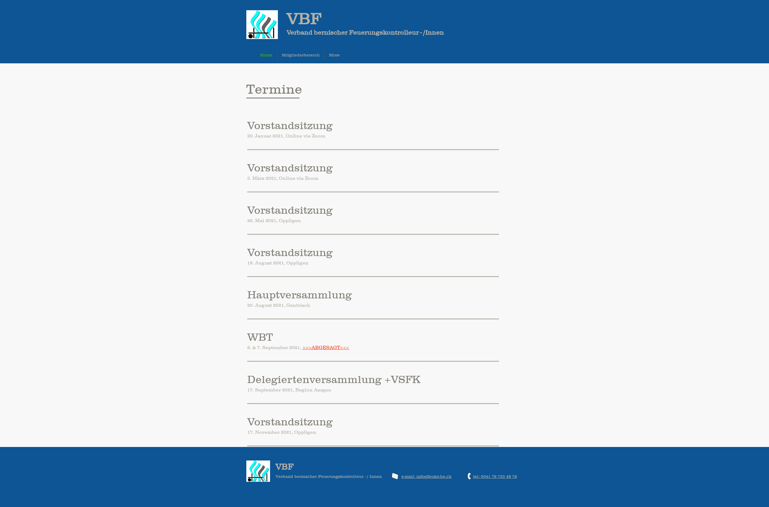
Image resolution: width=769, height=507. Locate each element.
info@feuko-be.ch (433, 476)
